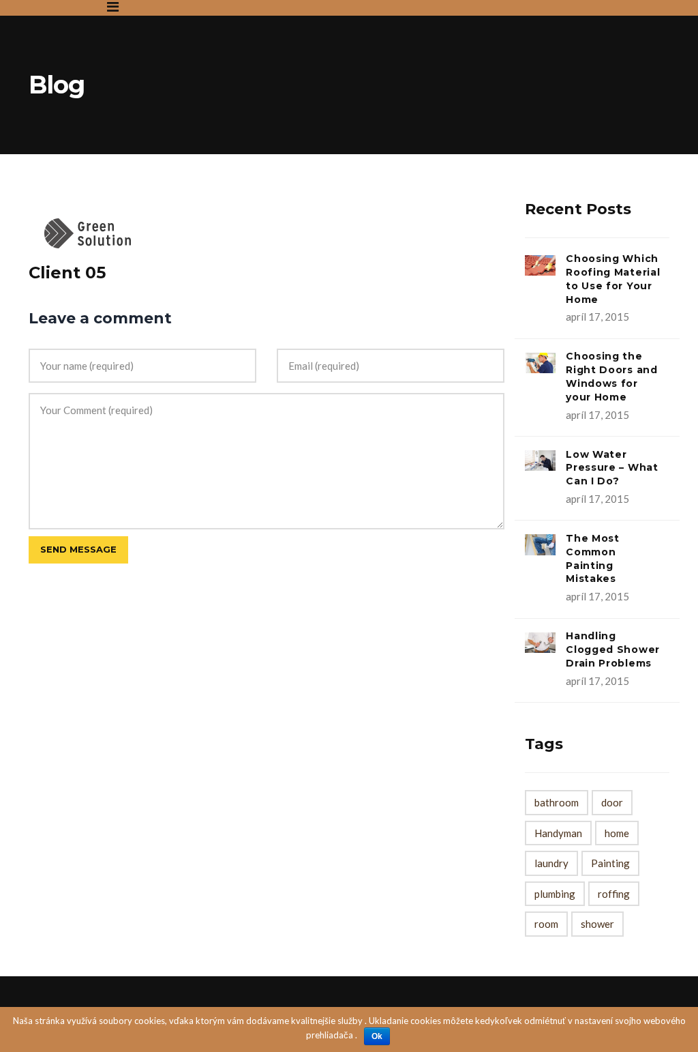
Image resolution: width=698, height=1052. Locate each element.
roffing (614, 894)
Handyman (558, 833)
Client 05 (67, 272)
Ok (376, 1036)
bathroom (556, 802)
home (617, 833)
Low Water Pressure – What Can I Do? (612, 468)
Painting (610, 863)
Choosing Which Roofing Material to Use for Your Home (613, 278)
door (612, 802)
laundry (551, 863)
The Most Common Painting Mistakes (593, 558)
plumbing (554, 894)
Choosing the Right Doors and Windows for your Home (612, 376)
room (546, 924)
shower (597, 924)
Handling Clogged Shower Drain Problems (613, 649)
